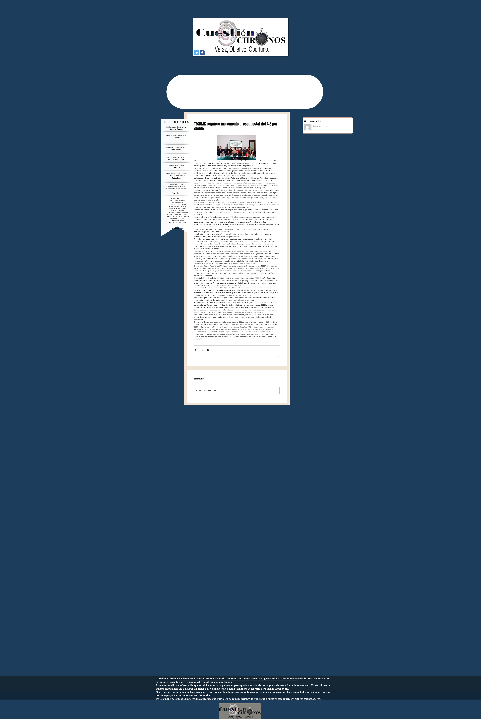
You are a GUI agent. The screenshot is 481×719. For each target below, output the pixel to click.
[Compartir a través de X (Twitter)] (201, 349)
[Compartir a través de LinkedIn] (207, 349)
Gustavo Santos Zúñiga (177, 208)
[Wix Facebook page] (202, 52)
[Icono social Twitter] (196, 52)
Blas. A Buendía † (177, 210)
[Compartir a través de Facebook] (195, 349)
